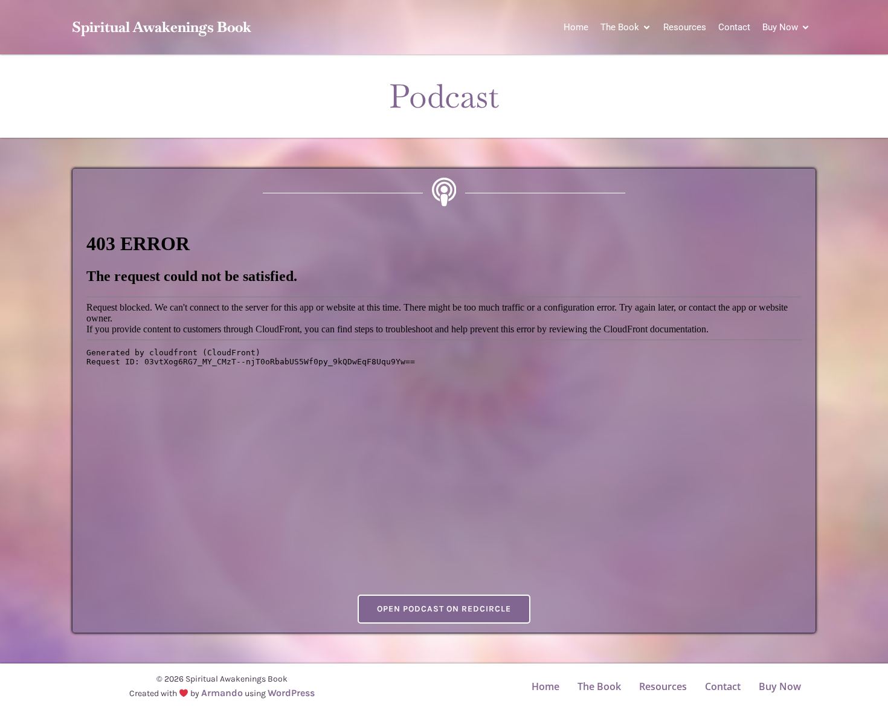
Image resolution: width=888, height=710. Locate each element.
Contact (734, 27)
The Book (599, 686)
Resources (684, 27)
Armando (222, 693)
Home (576, 27)
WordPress (291, 693)
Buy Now (780, 686)
